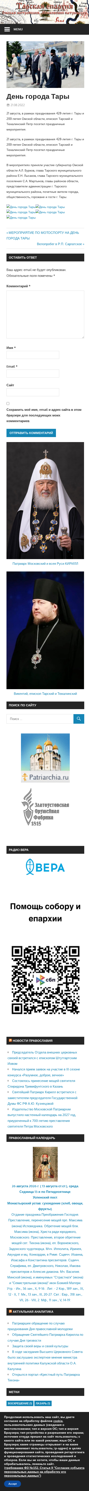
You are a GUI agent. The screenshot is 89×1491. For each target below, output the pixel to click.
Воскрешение (20, 1403)
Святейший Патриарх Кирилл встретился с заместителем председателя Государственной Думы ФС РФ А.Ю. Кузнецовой (42, 1098)
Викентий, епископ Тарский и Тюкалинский (45, 694)
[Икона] (45, 1180)
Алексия (39, 1272)
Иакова (75, 1266)
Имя (11, 348)
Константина (37, 1260)
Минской (13, 1277)
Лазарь (43, 1403)
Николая (61, 1266)
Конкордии (37, 1254)
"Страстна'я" (63, 1277)
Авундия (13, 1254)
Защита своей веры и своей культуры (40, 1346)
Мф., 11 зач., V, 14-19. (56, 1300)
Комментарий (18, 286)
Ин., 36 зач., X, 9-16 (30, 1288)
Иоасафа (18, 1260)
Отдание (17, 1214)
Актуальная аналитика (33, 1311)
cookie (57, 1421)
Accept (12, 1484)
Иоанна (76, 1254)
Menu (18, 29)
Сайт (10, 385)
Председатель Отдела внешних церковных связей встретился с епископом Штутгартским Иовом (42, 1058)
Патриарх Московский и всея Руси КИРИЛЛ (45, 563)
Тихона (34, 1243)
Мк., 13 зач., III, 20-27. (37, 1294)
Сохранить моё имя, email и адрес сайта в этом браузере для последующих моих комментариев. (43, 415)
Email (11, 366)
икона (17, 1226)
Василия (72, 1272)
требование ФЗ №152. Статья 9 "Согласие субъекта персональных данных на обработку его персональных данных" (44, 1472)
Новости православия (32, 1040)
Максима (75, 1220)
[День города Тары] (21, 207)
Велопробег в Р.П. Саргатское (59, 244)
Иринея (75, 1249)
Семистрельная (25, 1283)
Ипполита (61, 1249)
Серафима (18, 1266)
